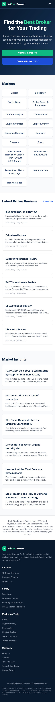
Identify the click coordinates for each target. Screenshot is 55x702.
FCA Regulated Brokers (12, 602)
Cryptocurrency (9, 624)
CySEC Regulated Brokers (13, 607)
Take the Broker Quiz (27, 61)
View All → (48, 201)
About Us (6, 653)
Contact (5, 657)
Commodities (7, 628)
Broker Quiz (7, 581)
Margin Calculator (9, 636)
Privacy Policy (8, 662)
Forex (4, 619)
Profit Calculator (9, 640)
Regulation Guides (10, 598)
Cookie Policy (8, 670)
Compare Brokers (27, 52)
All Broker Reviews (10, 573)
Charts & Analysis (9, 632)
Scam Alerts (7, 594)
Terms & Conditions (10, 666)
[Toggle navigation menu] (50, 4)
